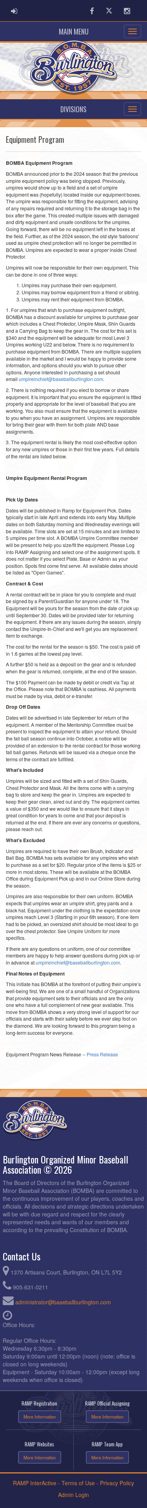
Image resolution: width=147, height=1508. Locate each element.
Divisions (73, 109)
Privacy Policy (117, 1483)
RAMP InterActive (34, 1483)
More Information (40, 1416)
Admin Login (73, 1495)
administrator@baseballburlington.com (63, 1302)
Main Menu (74, 31)
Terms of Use (78, 1483)
